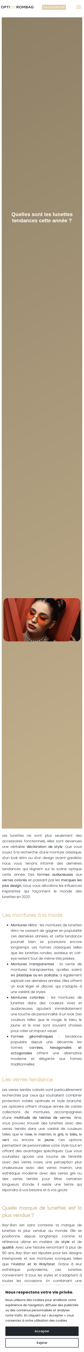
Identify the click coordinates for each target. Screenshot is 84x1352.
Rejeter (42, 1343)
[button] (79, 7)
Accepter (42, 1331)
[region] (42, 1318)
